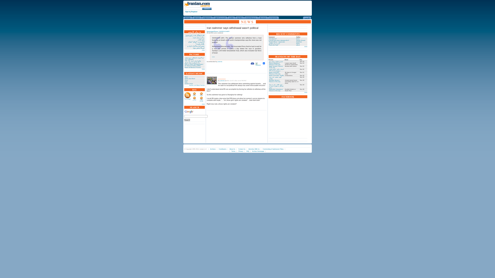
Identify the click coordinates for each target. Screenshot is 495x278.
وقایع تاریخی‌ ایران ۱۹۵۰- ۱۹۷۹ (193, 61)
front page (187, 99)
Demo (298, 39)
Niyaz (186, 77)
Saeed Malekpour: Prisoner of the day (274, 63)
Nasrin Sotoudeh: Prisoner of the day (274, 73)
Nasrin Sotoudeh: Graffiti (276, 75)
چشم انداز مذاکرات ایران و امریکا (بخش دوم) (195, 47)
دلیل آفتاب (201, 40)
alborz (298, 45)
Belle (186, 82)
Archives (213, 149)
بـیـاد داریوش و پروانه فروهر (192, 62)
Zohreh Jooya (189, 83)
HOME (188, 18)
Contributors (222, 149)
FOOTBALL (251, 18)
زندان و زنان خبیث (198, 37)
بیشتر (203, 50)
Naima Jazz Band (190, 78)
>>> (213, 57)
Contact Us (241, 149)
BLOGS (263, 18)
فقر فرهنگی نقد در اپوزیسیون (194, 35)
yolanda (219, 61)
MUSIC (197, 18)
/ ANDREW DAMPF (218, 31)
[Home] (197, 6)
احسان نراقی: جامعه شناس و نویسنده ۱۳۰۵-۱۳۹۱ (276, 70)
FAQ (247, 151)
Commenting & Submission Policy (273, 149)
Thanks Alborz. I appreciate (277, 42)
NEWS (239, 18)
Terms (233, 151)
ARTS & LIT (220, 18)
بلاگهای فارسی (201, 100)
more (203, 69)
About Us (232, 149)
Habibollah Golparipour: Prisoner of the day (276, 90)
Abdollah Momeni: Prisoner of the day (274, 81)
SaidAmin (299, 42)
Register (194, 12)
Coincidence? (273, 39)
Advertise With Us (254, 149)
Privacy (240, 151)
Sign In (187, 12)
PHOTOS (207, 18)
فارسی (307, 18)
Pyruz (186, 80)
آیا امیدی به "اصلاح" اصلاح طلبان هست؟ (196, 43)
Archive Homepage (258, 151)
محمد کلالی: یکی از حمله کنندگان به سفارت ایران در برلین (276, 86)
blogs (194, 95)
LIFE (231, 18)
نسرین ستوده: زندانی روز (276, 61)
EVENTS (273, 18)
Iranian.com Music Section (197, 85)
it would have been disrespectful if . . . (280, 40)
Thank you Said (273, 45)
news (201, 95)
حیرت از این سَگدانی (274, 43)
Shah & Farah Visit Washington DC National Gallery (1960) (194, 65)
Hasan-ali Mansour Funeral (193, 67)
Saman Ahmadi (300, 40)
